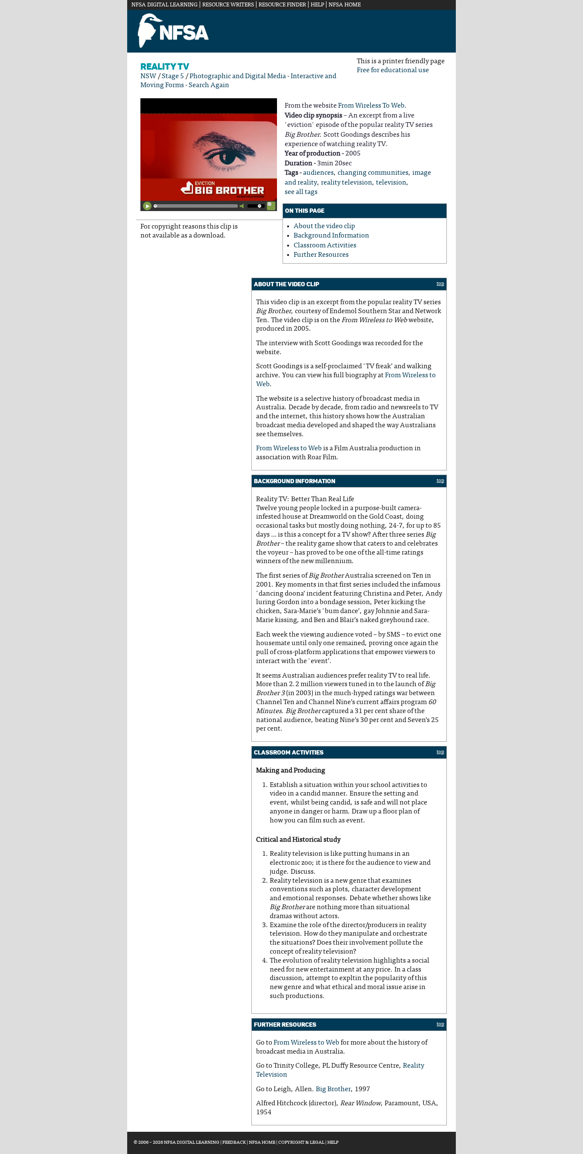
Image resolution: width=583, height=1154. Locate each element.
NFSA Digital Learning (164, 5)
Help (317, 5)
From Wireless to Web (289, 448)
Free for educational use (393, 70)
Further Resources (321, 255)
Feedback (234, 1142)
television (391, 182)
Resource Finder (282, 5)
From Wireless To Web (371, 106)
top (440, 283)
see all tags (301, 192)
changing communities (373, 173)
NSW (148, 76)
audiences (318, 173)
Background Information (331, 235)
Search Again (209, 85)
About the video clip (324, 226)
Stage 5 (173, 76)
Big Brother (333, 1089)
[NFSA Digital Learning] (173, 46)
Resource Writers (228, 5)
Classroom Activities (325, 245)
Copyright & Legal (301, 1142)
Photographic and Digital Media (237, 76)
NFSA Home (345, 5)
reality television (346, 182)
